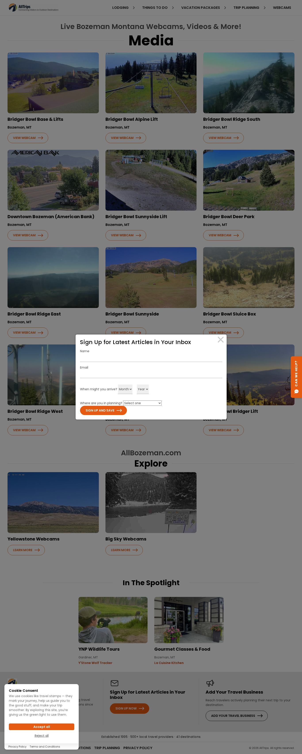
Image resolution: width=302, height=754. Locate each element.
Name (84, 351)
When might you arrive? (98, 389)
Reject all (42, 735)
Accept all (41, 727)
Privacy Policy (17, 746)
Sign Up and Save (100, 410)
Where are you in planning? (101, 403)
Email (84, 367)
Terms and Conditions (45, 746)
